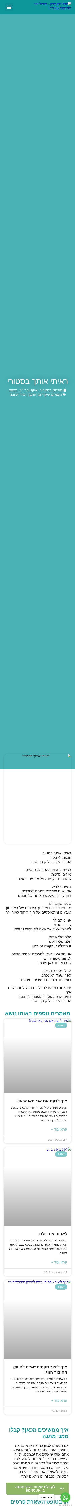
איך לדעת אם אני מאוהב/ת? (41, 1101)
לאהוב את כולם (53, 1234)
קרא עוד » (59, 1129)
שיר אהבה (17, 395)
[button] (9, 7)
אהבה (31, 395)
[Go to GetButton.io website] (65, 1505)
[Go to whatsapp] (65, 1497)
